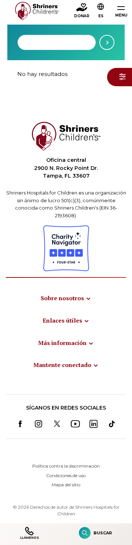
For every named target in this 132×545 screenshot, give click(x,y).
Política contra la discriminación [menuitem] (66, 466)
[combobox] (57, 42)
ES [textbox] (100, 16)
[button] (100, 11)
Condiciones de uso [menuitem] (66, 475)
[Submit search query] (106, 42)
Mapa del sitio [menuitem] (66, 484)
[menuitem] (66, 298)
